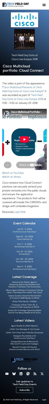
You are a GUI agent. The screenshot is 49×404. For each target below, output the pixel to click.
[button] (44, 4)
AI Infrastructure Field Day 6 (24, 269)
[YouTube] (7, 373)
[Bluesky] (14, 373)
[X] (42, 373)
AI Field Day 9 (24, 254)
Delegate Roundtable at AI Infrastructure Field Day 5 (24, 337)
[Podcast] (35, 373)
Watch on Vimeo (11, 176)
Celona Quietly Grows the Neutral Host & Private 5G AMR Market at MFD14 (24, 297)
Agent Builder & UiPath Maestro (24, 326)
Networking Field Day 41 (25, 247)
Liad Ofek (20, 212)
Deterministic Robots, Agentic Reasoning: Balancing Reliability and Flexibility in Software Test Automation (24, 284)
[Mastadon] (28, 373)
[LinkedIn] (21, 373)
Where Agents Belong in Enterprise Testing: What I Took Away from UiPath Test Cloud (24, 291)
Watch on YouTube (13, 172)
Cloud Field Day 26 (24, 239)
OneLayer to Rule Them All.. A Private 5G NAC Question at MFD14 (24, 306)
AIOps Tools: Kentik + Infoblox (24, 301)
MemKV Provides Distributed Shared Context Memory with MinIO (24, 348)
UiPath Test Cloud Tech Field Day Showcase (24, 332)
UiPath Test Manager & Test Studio (24, 329)
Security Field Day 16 (24, 261)
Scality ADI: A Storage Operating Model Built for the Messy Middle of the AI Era (24, 311)
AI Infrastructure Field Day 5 (24, 232)
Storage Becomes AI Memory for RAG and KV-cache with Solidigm (24, 342)
